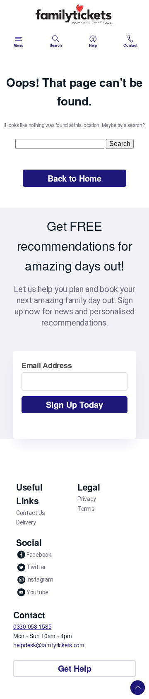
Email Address (47, 365)
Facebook (38, 554)
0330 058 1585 (32, 626)
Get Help (74, 668)
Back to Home (74, 178)
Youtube (37, 592)
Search (56, 45)
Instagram (39, 579)
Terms (86, 508)
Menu (19, 45)
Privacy (86, 499)
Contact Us (30, 513)
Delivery (26, 522)
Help (93, 45)
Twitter (36, 567)
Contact (130, 45)
